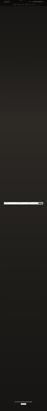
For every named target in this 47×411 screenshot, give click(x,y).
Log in (32, 1)
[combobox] (10, 203)
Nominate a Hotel (40, 1)
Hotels (23, 4)
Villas (30, 4)
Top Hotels (33, 4)
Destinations (26, 4)
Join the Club (35, 1)
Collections (14, 4)
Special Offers (19, 4)
